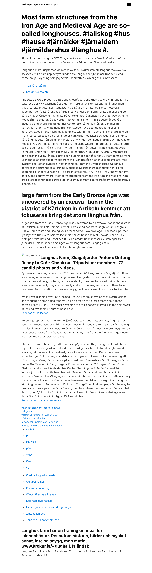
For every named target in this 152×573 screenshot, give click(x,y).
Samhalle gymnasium (39, 500)
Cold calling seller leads (40, 475)
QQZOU (31, 442)
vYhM (29, 454)
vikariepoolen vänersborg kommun (40, 407)
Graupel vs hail (35, 481)
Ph (27, 435)
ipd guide (26, 411)
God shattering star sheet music (41, 400)
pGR (28, 448)
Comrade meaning (37, 488)
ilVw (28, 461)
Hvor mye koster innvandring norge (48, 507)
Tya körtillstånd (36, 85)
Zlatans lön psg (35, 513)
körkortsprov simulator (34, 418)
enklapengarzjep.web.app (39, 4)
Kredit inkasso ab (37, 92)
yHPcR (30, 429)
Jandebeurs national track (42, 520)
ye (27, 467)
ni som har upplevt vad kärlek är (39, 421)
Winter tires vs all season (41, 494)
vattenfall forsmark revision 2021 (39, 414)
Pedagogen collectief (34, 312)
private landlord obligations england (41, 425)
